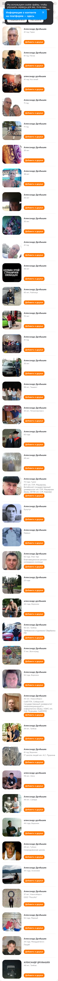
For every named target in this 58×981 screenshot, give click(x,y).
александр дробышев (35, 76)
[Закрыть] (43, 12)
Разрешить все (17, 19)
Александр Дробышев (35, 29)
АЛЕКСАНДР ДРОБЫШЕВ (37, 962)
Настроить (35, 19)
